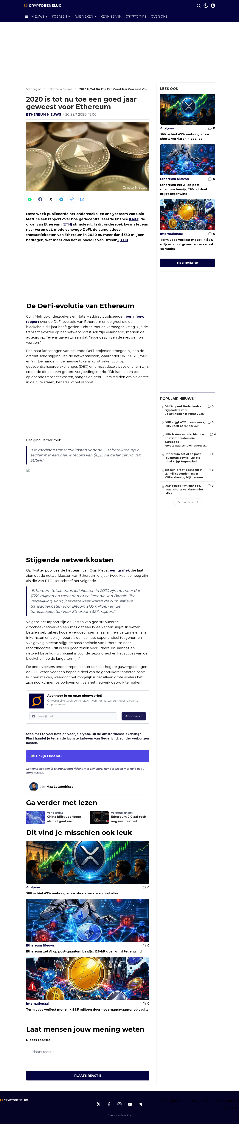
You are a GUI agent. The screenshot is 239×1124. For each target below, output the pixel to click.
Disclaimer (231, 1107)
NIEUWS (37, 16)
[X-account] (98, 1104)
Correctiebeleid (198, 1101)
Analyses (33, 887)
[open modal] (213, 5)
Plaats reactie (87, 1075)
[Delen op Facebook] (40, 199)
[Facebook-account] (109, 1104)
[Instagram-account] (119, 1104)
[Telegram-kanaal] (140, 1104)
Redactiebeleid (227, 1101)
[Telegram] (61, 199)
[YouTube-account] (130, 1104)
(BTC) (122, 240)
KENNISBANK (111, 16)
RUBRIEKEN (84, 16)
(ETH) (67, 224)
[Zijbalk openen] (26, 16)
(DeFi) (134, 219)
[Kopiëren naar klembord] (71, 199)
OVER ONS (159, 16)
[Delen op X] (51, 199)
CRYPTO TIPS (136, 16)
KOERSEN (59, 16)
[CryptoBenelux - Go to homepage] (14, 1100)
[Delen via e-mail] (82, 199)
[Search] (198, 5)
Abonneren (133, 716)
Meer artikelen (187, 262)
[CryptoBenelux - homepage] (42, 6)
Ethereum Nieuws (43, 114)
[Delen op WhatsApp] (30, 199)
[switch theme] (205, 5)
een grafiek (120, 570)
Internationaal (37, 1003)
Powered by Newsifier (119, 1115)
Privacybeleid (171, 1101)
